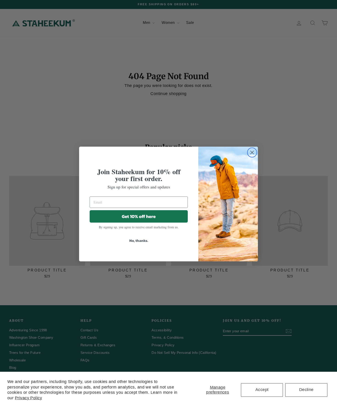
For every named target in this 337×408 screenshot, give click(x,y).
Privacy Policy (28, 398)
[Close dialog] (252, 152)
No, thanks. (138, 240)
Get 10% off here (139, 216)
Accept (262, 389)
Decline (306, 389)
